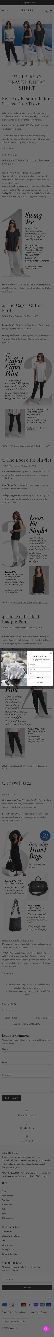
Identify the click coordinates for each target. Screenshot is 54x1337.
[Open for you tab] (46, 1329)
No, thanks (40, 682)
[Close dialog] (51, 653)
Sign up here (39, 677)
